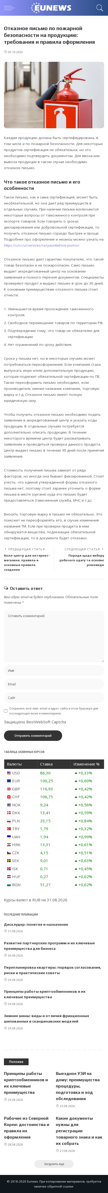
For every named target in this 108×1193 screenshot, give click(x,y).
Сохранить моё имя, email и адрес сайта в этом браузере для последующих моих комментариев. (53, 710)
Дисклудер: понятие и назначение (36, 924)
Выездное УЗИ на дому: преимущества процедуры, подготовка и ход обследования (78, 1086)
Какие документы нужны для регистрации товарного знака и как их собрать (79, 1131)
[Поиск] (99, 8)
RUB (36, 899)
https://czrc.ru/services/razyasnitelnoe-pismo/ (41, 245)
